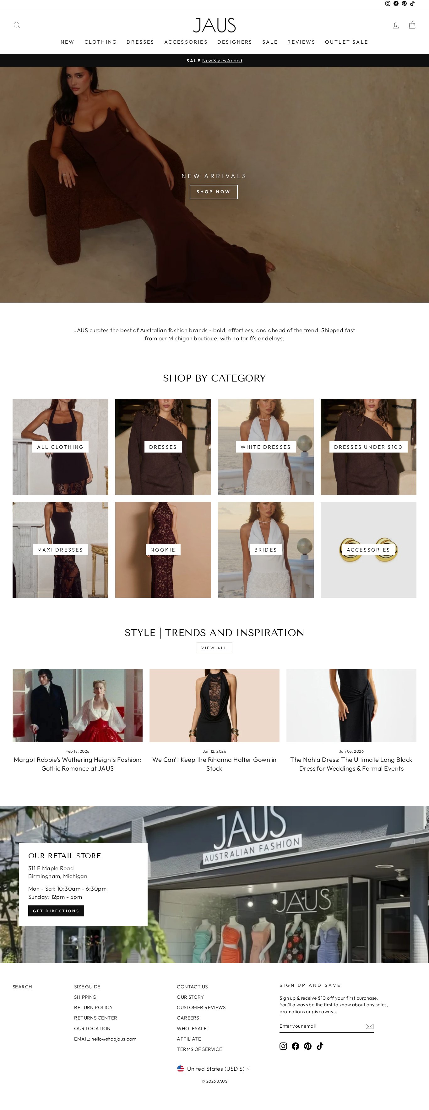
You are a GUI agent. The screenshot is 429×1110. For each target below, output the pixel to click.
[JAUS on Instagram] (283, 1046)
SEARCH (22, 987)
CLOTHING (100, 42)
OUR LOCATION (92, 1028)
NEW (68, 42)
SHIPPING (85, 997)
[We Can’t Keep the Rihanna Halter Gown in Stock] (214, 705)
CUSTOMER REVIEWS (201, 1007)
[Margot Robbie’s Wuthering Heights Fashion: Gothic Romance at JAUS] (78, 705)
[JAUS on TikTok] (320, 1046)
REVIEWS (301, 42)
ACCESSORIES (186, 42)
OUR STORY (190, 997)
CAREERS (188, 1018)
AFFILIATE (189, 1039)
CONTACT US (192, 987)
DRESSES (141, 42)
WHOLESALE (192, 1028)
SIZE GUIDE (87, 987)
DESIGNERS (235, 42)
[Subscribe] (370, 1026)
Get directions (56, 911)
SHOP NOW (214, 192)
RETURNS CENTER (95, 1018)
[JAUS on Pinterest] (308, 1046)
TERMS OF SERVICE (199, 1049)
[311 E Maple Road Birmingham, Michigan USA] (214, 884)
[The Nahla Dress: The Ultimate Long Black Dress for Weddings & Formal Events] (351, 705)
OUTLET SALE (346, 42)
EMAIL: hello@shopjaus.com (105, 1039)
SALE (270, 42)
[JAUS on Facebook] (295, 1046)
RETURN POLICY (93, 1007)
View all (214, 648)
